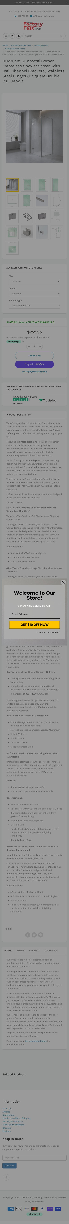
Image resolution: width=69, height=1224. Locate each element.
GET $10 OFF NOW (35, 624)
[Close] (63, 582)
